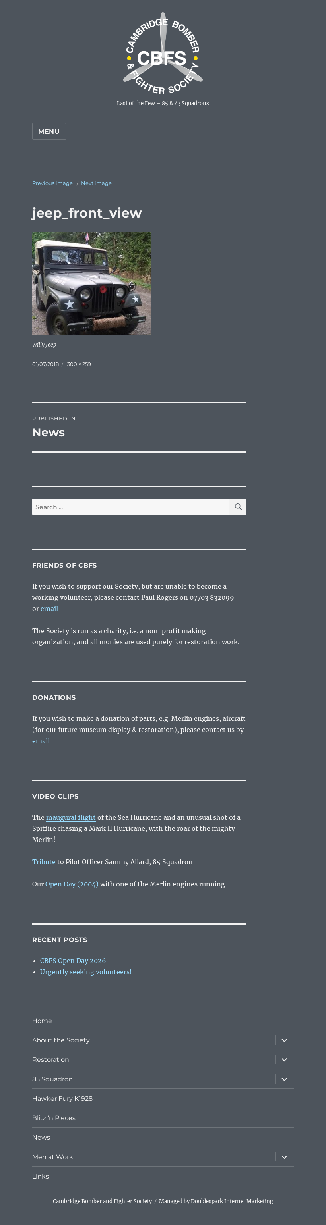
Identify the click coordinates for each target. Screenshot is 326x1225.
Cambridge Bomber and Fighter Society (102, 1201)
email (49, 608)
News (41, 1137)
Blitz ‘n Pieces (54, 1118)
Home (42, 1021)
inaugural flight (71, 817)
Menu (49, 131)
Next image (96, 183)
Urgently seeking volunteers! (86, 972)
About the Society (61, 1040)
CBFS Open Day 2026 (73, 961)
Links (40, 1176)
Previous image (52, 183)
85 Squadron (52, 1079)
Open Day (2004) (72, 884)
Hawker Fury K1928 (62, 1098)
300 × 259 (79, 364)
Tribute (44, 862)
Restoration (50, 1059)
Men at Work (52, 1157)
